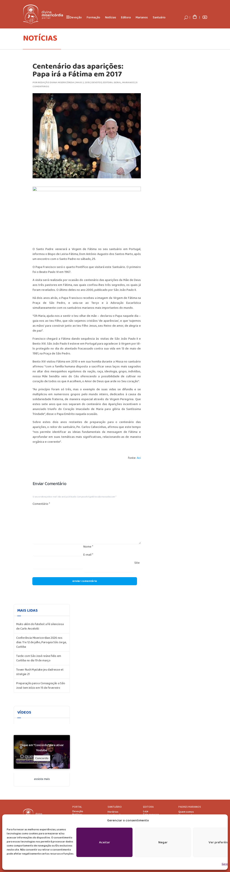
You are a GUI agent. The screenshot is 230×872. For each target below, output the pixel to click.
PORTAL (77, 807)
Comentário (41, 503)
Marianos (142, 17)
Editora (126, 17)
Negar (163, 842)
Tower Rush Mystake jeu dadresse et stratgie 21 (39, 672)
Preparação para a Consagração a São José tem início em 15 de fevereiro (40, 685)
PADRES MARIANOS (189, 807)
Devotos (96, 82)
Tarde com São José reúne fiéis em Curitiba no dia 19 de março (38, 658)
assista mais (42, 779)
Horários (113, 812)
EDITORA (148, 807)
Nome (88, 546)
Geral (117, 82)
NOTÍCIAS (40, 38)
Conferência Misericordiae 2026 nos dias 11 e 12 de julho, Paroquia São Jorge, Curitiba (41, 642)
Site (137, 562)
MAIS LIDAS (27, 610)
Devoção (77, 811)
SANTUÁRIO (115, 807)
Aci (139, 457)
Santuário (159, 17)
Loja (145, 811)
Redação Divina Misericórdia (56, 82)
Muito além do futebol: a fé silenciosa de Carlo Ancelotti (40, 626)
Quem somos (186, 812)
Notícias (110, 17)
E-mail (88, 554)
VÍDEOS (24, 712)
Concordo (42, 758)
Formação (93, 17)
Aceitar (104, 842)
